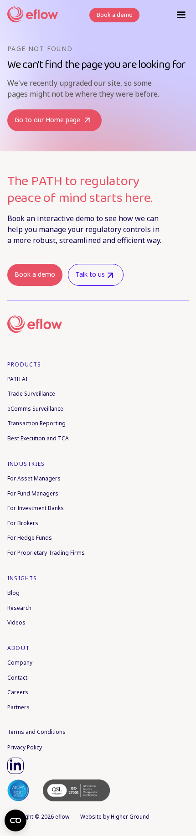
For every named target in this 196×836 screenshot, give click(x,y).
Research (19, 608)
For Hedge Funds (29, 538)
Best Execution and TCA (38, 438)
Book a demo (35, 274)
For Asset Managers (34, 478)
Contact (17, 677)
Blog (13, 593)
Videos (16, 622)
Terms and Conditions (36, 732)
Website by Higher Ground (115, 817)
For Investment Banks (35, 508)
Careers (17, 692)
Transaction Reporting (36, 423)
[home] (30, 15)
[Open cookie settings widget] (15, 820)
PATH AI (17, 379)
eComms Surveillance (35, 409)
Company (19, 662)
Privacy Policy (24, 747)
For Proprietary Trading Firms (46, 553)
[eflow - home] (24, 323)
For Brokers (22, 523)
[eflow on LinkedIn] (15, 766)
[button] (181, 15)
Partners (18, 707)
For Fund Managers (32, 493)
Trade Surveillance (31, 393)
